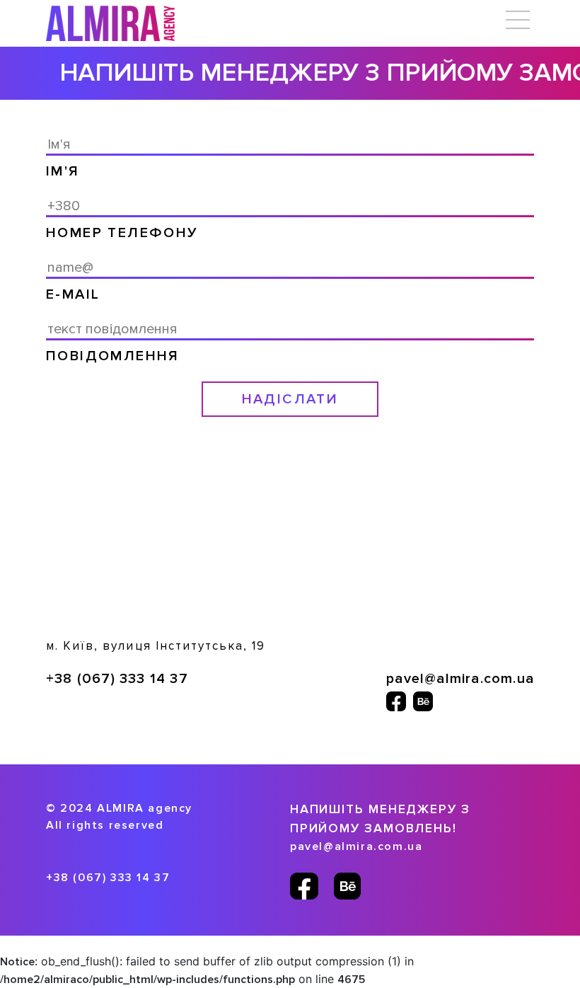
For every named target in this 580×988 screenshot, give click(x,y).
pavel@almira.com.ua (460, 678)
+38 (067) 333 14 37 (117, 678)
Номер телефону (122, 232)
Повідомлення (113, 355)
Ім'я (63, 171)
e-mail (73, 294)
